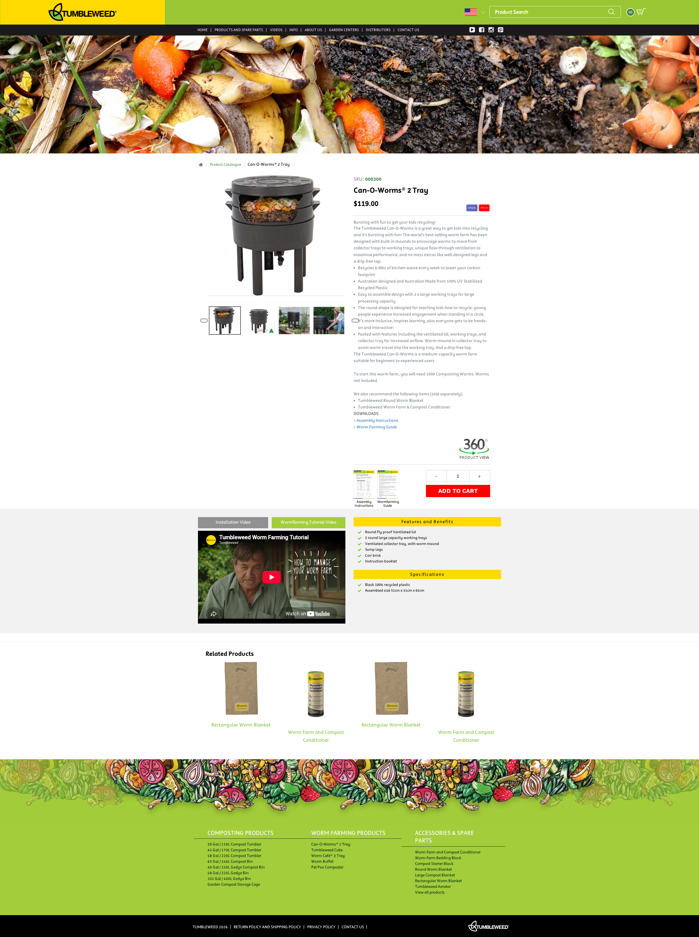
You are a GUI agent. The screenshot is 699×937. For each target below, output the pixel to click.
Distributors (378, 30)
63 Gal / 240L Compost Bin (230, 861)
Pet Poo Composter (327, 867)
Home (202, 30)
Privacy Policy (321, 926)
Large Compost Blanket (435, 875)
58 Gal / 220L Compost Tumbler (234, 855)
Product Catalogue (225, 164)
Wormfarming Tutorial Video (308, 522)
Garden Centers (344, 30)
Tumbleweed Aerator (433, 886)
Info (293, 29)
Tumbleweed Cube (327, 849)
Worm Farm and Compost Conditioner (448, 852)
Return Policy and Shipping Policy (267, 926)
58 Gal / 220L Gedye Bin (228, 872)
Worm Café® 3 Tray (328, 855)
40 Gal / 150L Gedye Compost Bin (236, 867)
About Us (313, 30)
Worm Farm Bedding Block (438, 857)
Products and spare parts (239, 29)
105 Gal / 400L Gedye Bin (229, 878)
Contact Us (408, 30)
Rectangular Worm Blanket (438, 880)
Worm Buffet (322, 861)
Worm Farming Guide (377, 427)
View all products (430, 892)
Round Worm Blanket (433, 869)
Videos (276, 29)
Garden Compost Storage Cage (234, 884)
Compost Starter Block (434, 863)
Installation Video (233, 522)
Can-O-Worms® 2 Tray (330, 844)
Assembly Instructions (377, 420)
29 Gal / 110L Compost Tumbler (234, 844)
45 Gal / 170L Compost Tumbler (234, 849)
